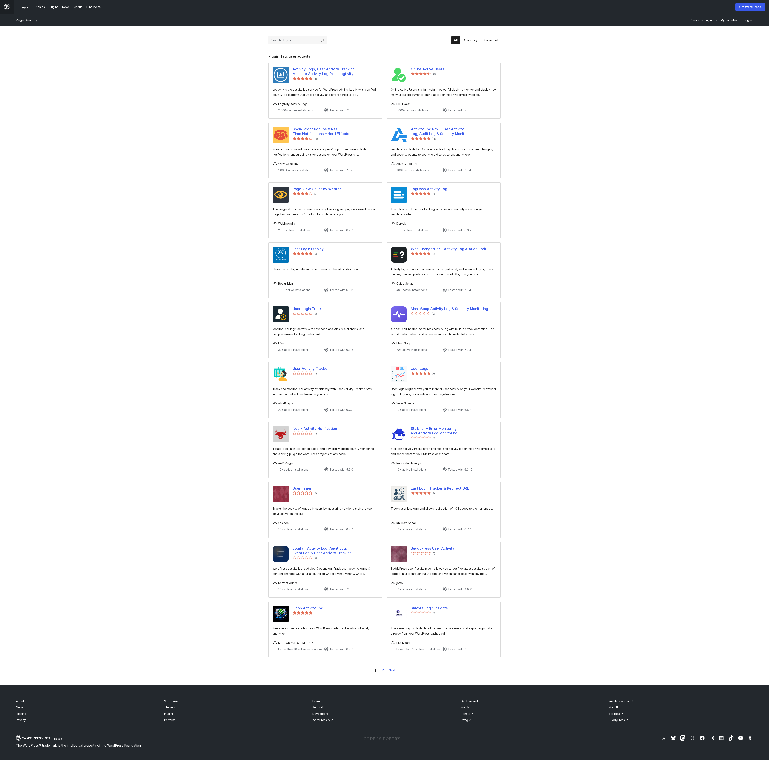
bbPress (616, 713)
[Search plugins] (323, 40)
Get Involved (469, 701)
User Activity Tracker (311, 368)
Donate (467, 713)
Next (392, 670)
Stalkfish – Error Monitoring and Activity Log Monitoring (434, 430)
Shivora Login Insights (429, 608)
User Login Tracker (309, 309)
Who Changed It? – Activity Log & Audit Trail (448, 249)
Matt (613, 707)
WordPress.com (621, 701)
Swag (466, 720)
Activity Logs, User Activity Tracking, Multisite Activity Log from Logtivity (324, 71)
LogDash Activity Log (429, 189)
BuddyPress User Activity (432, 548)
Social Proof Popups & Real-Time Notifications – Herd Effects (321, 131)
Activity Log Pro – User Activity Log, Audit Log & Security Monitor (439, 131)
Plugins (169, 713)
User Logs (419, 368)
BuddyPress (618, 720)
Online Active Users (427, 69)
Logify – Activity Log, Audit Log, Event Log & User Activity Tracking (322, 550)
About (20, 701)
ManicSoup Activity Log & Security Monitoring (449, 309)
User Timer (302, 488)
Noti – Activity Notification (315, 428)
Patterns (169, 720)
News (19, 707)
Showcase (171, 701)
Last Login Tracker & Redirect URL (440, 488)
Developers (320, 713)
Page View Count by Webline (317, 189)
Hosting (21, 713)
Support (317, 707)
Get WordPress (750, 7)
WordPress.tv (323, 720)
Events (465, 707)
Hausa (58, 738)
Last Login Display (308, 249)
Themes (169, 707)
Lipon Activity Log (308, 608)
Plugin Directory (26, 20)
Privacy (21, 720)
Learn (316, 701)
